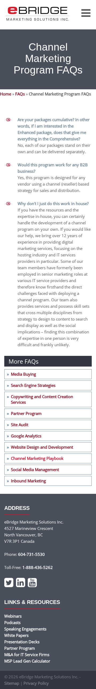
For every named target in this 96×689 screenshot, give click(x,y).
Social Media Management (35, 469)
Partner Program (26, 413)
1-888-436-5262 (37, 567)
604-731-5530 (31, 554)
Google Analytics (26, 435)
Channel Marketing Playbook (37, 458)
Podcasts (12, 622)
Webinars (13, 616)
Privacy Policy (36, 683)
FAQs (20, 94)
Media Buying (23, 374)
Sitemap (11, 683)
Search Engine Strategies (33, 385)
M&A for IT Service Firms (26, 654)
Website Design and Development (42, 447)
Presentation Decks (21, 641)
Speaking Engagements (25, 629)
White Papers (16, 635)
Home (5, 94)
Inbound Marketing (28, 480)
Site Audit (19, 424)
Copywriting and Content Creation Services (42, 399)
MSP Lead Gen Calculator (27, 661)
